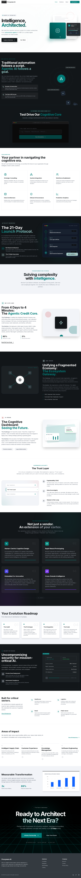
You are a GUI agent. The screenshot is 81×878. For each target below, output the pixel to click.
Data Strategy (45, 865)
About (67, 2)
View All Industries (6, 713)
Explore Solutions (8, 40)
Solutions (61, 2)
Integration (44, 863)
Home (56, 2)
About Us (64, 861)
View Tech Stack (51, 835)
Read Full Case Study (7, 342)
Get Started (74, 2)
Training (43, 867)
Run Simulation (39, 137)
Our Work (23, 40)
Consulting (44, 861)
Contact (63, 863)
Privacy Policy (65, 865)
